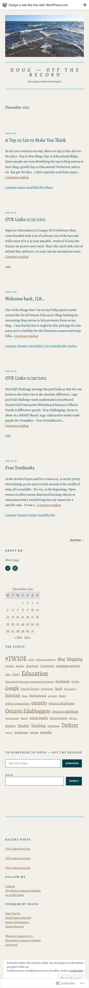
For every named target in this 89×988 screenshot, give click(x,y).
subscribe (72, 763)
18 (37, 616)
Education (22, 346)
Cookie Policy (76, 970)
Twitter (69, 725)
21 (17, 623)
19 (7, 623)
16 (27, 616)
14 (17, 616)
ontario (39, 702)
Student (10, 726)
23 (27, 623)
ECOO (16, 674)
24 (32, 623)
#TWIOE (16, 658)
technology (54, 726)
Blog (61, 659)
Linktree (10, 886)
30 (27, 630)
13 (13, 616)
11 (37, 609)
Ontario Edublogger (62, 703)
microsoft (52, 695)
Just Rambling (36, 346)
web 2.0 (9, 732)
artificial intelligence (46, 659)
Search (24, 718)
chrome (20, 666)
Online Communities (17, 704)
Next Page (77, 540)
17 (32, 616)
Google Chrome (30, 689)
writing (34, 732)
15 (22, 616)
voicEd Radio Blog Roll (18, 918)
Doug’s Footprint (14, 926)
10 (32, 609)
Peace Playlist (12, 913)
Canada (9, 666)
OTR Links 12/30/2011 (25, 378)
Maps (24, 695)
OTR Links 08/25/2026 (17, 868)
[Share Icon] (7, 568)
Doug (16, 560)
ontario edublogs (65, 711)
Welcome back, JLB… (25, 299)
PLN (46, 346)
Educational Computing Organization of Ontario (29, 681)
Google (12, 688)
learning (21, 187)
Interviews (11, 944)
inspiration (47, 689)
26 (7, 630)
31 (32, 630)
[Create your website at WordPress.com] (44, 5)
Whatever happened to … (19, 936)
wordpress (21, 732)
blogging (75, 659)
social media (39, 717)
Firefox (75, 681)
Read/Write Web (35, 187)
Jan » (27, 637)
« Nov (18, 637)
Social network (58, 718)
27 (12, 630)
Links (8, 266)
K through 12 (70, 689)
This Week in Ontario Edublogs (23, 940)
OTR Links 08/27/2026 (17, 848)
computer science (68, 665)
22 (22, 623)
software (48, 187)
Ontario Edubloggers (27, 711)
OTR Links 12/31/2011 (25, 219)
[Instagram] (15, 568)
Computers (10, 187)
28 (17, 630)
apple (31, 659)
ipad (58, 688)
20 (12, 623)
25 (37, 623)
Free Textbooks (20, 468)
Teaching (72, 346)
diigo (8, 674)
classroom (32, 666)
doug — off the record (45, 72)
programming (12, 718)
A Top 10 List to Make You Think (35, 140)
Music (62, 696)
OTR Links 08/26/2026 (17, 858)
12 (7, 616)
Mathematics (37, 695)
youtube (46, 732)
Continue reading (17, 177)
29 (22, 630)
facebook (63, 681)
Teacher (23, 725)
